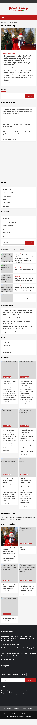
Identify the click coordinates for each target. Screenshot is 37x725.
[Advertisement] (18, 161)
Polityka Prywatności (27, 708)
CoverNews (18, 716)
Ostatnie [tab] (4, 249)
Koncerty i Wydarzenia (9, 53)
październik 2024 (8, 193)
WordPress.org (7, 352)
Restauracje (6, 232)
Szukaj (3, 89)
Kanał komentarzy (8, 349)
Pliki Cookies (7, 708)
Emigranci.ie (7, 67)
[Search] (34, 17)
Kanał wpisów (7, 345)
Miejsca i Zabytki (8, 225)
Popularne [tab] (13, 249)
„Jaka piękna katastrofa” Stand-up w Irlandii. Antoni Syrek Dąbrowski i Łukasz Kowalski (18, 133)
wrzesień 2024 (7, 196)
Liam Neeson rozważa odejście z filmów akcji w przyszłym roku (16, 125)
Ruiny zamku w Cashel (9, 139)
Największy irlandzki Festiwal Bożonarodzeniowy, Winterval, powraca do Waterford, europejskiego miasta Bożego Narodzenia (17, 60)
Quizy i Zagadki (7, 229)
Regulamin (16, 708)
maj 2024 (5, 199)
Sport (4, 236)
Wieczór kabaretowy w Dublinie (12, 119)
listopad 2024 (7, 189)
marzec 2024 (6, 206)
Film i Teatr (6, 219)
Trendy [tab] (21, 249)
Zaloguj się (6, 342)
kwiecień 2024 (7, 203)
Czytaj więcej (7, 82)
